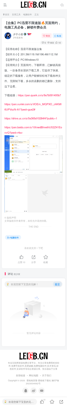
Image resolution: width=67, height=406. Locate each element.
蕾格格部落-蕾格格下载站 (39, 380)
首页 (6, 14)
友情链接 (20, 375)
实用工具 (16, 14)
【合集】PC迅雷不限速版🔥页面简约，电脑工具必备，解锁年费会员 (32, 25)
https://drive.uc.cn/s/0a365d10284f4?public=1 (30, 118)
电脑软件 (27, 14)
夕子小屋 (18, 34)
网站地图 (33, 375)
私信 (59, 35)
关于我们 (46, 375)
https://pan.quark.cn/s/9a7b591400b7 (39, 95)
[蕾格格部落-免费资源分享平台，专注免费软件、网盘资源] (33, 355)
